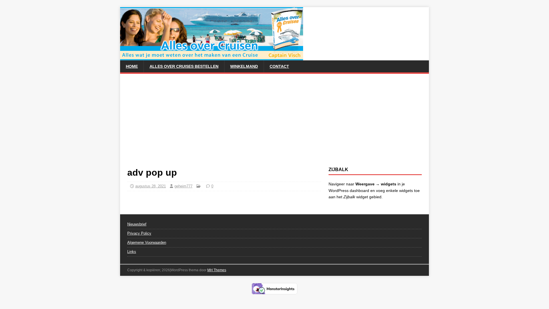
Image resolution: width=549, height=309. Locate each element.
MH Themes (216, 270)
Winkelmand (244, 66)
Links (131, 251)
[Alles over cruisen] (211, 57)
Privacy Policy (139, 233)
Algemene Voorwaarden (146, 242)
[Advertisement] (274, 124)
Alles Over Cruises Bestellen (184, 66)
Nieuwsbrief (136, 224)
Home (132, 66)
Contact (279, 66)
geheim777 (183, 186)
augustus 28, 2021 (150, 186)
